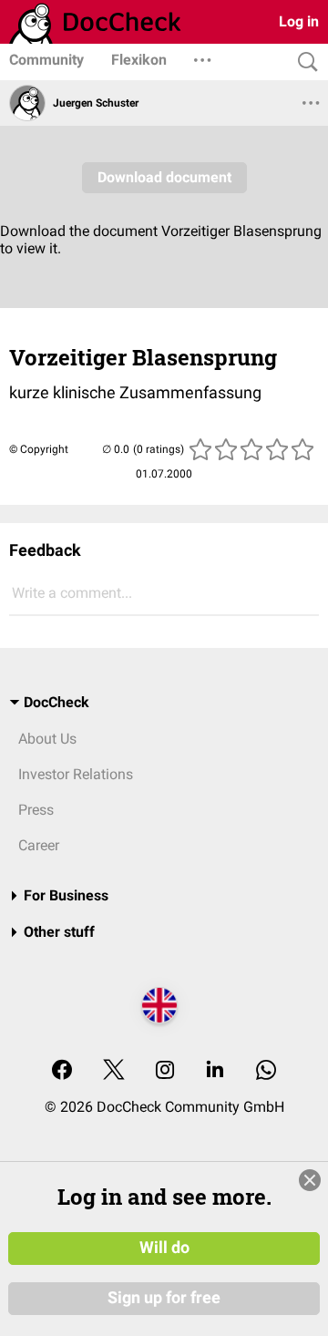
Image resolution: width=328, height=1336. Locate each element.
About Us (47, 738)
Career (38, 845)
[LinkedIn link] (215, 1071)
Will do (164, 1247)
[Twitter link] (114, 1071)
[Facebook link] (62, 1071)
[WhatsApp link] (266, 1071)
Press (36, 809)
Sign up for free (164, 1298)
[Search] (303, 62)
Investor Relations (75, 774)
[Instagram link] (165, 1071)
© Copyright (38, 449)
